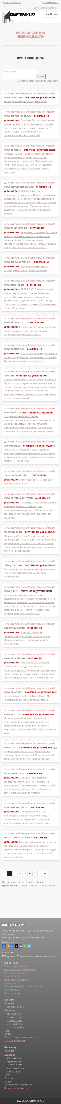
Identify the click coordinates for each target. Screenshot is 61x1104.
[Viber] (20, 946)
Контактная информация (16, 966)
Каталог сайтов (12, 983)
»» (45, 873)
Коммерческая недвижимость (19, 1037)
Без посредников (15, 1007)
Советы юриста (12, 976)
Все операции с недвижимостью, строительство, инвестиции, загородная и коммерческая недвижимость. (29, 573)
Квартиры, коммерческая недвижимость (25, 101)
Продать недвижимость (16, 1088)
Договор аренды (12, 990)
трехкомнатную (14, 1020)
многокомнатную (15, 1024)
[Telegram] (29, 946)
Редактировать (50, 81)
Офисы (7, 1034)
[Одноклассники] (8, 946)
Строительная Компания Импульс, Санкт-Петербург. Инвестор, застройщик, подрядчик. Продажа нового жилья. (30, 331)
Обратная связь (12, 993)
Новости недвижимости (16, 979)
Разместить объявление (47, 8)
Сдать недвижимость (15, 1040)
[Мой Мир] (12, 946)
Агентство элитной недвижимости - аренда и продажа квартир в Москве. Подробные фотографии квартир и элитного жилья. (30, 357)
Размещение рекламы (15, 973)
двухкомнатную (14, 1017)
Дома (7, 1030)
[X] (16, 946)
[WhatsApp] (25, 946)
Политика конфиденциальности (20, 969)
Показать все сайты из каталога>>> (39, 885)
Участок (8, 1078)
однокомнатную (15, 1014)
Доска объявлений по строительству (23, 986)
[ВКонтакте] (4, 946)
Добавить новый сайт (29, 81)
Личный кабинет (50, 2)
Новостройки (13, 1071)
